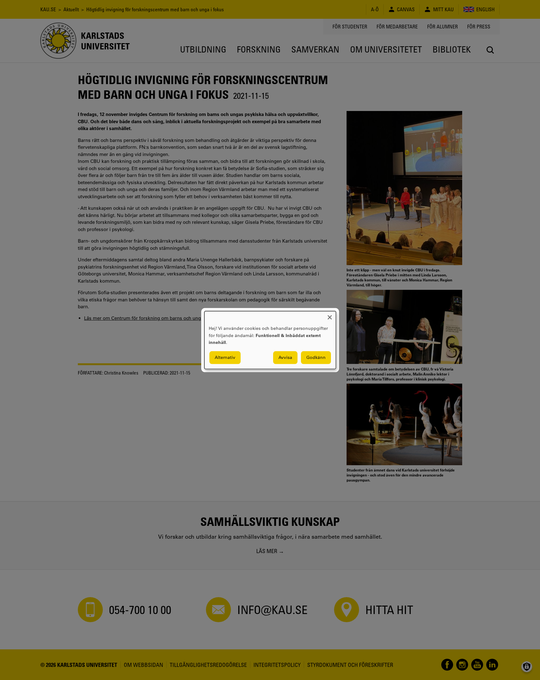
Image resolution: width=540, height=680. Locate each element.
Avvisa (285, 357)
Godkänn (316, 357)
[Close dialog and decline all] (329, 315)
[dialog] (270, 340)
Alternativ (225, 357)
